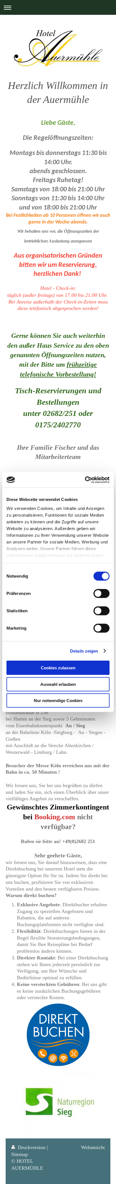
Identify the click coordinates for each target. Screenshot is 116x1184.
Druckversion (31, 1147)
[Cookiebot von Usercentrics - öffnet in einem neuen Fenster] (85, 479)
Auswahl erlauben (58, 684)
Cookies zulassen (58, 667)
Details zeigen (84, 650)
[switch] (101, 593)
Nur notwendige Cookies (58, 700)
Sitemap (19, 1154)
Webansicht (93, 1147)
